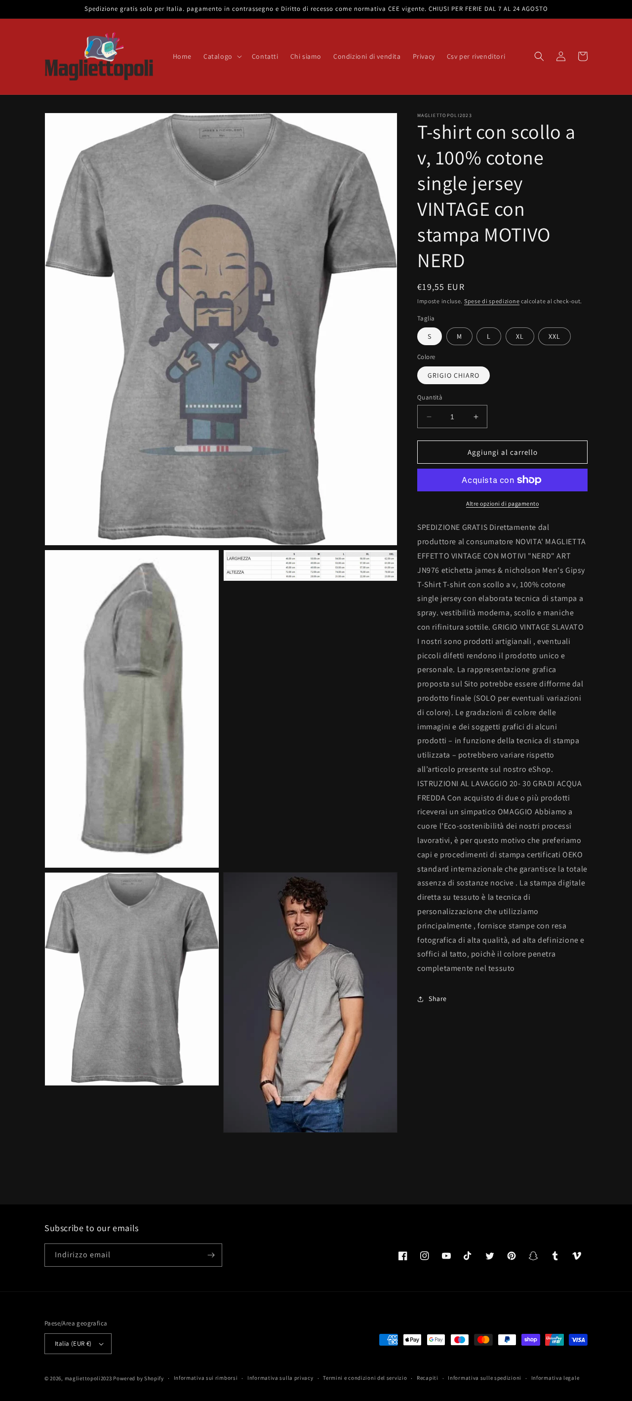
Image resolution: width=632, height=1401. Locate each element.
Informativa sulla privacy (280, 1377)
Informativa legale (555, 1377)
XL (520, 336)
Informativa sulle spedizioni (484, 1377)
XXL (554, 336)
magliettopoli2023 (88, 1378)
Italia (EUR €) (73, 1343)
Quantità (429, 397)
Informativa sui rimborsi (206, 1377)
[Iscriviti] (211, 1255)
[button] (222, 56)
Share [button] (438, 998)
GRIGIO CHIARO (453, 375)
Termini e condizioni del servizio (365, 1377)
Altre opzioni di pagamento (502, 503)
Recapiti (427, 1377)
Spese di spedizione (491, 301)
